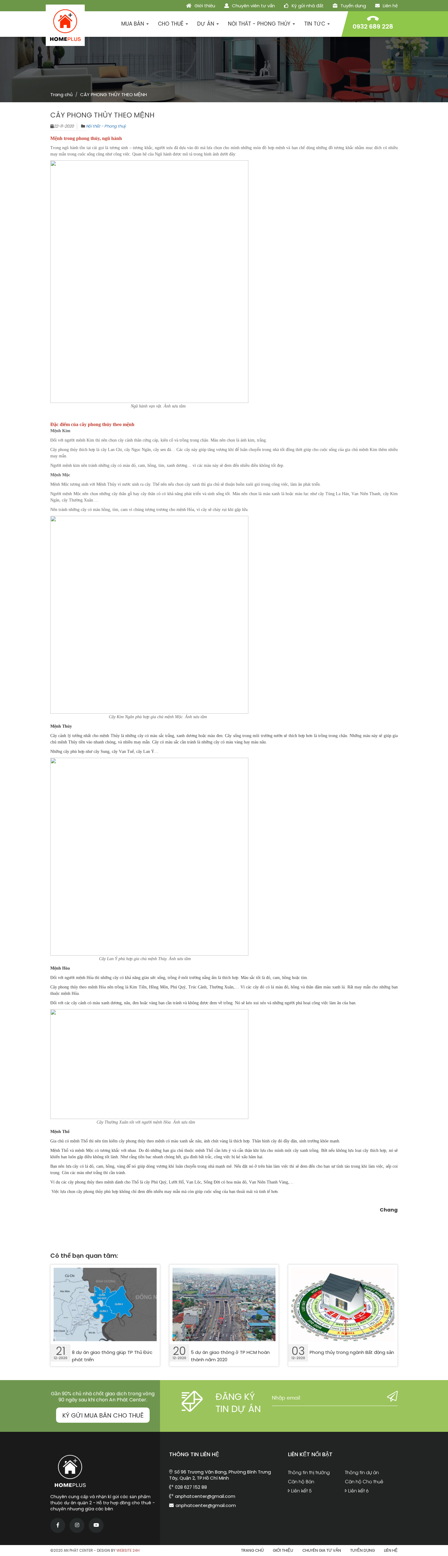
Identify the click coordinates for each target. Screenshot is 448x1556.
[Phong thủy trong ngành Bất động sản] (342, 1304)
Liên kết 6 (357, 1490)
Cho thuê (171, 23)
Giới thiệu (204, 5)
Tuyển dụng (352, 5)
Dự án (206, 23)
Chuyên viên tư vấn (253, 5)
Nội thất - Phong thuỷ (106, 126)
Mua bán (133, 23)
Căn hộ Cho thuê (364, 1481)
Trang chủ (61, 94)
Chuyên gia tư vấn (321, 1550)
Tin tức (315, 23)
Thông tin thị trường (309, 1472)
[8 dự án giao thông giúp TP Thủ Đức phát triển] (105, 1304)
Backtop (435, 1504)
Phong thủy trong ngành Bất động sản (352, 1352)
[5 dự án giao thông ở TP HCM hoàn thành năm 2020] (224, 1304)
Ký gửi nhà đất (307, 5)
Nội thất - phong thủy (260, 23)
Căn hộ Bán (301, 1481)
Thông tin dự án (362, 1472)
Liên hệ (390, 5)
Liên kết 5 (300, 1490)
